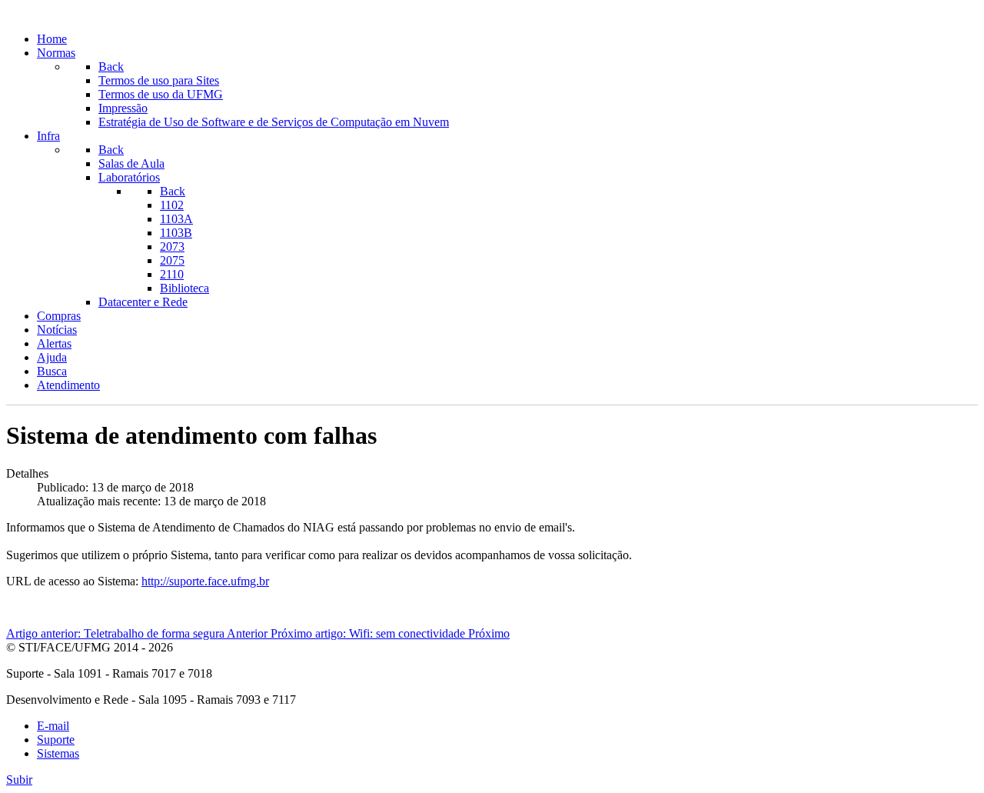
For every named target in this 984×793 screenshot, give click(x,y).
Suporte (56, 739)
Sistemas (58, 753)
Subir (19, 779)
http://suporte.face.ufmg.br (205, 581)
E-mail (53, 725)
